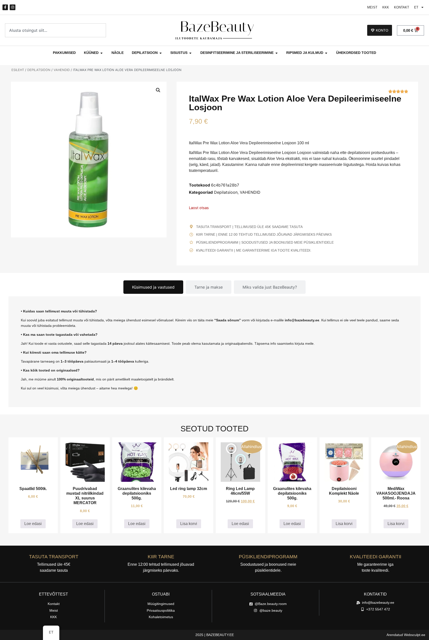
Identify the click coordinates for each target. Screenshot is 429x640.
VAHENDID (62, 70)
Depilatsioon (38, 70)
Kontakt (401, 7)
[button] (158, 90)
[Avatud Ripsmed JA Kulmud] (326, 52)
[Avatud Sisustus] (190, 52)
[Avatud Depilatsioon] (160, 52)
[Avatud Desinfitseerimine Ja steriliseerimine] (276, 52)
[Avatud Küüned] (101, 52)
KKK (385, 7)
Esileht (17, 70)
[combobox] (55, 30)
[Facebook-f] (5, 7)
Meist (372, 7)
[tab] (153, 287)
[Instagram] (12, 7)
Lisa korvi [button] (188, 524)
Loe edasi (33, 524)
